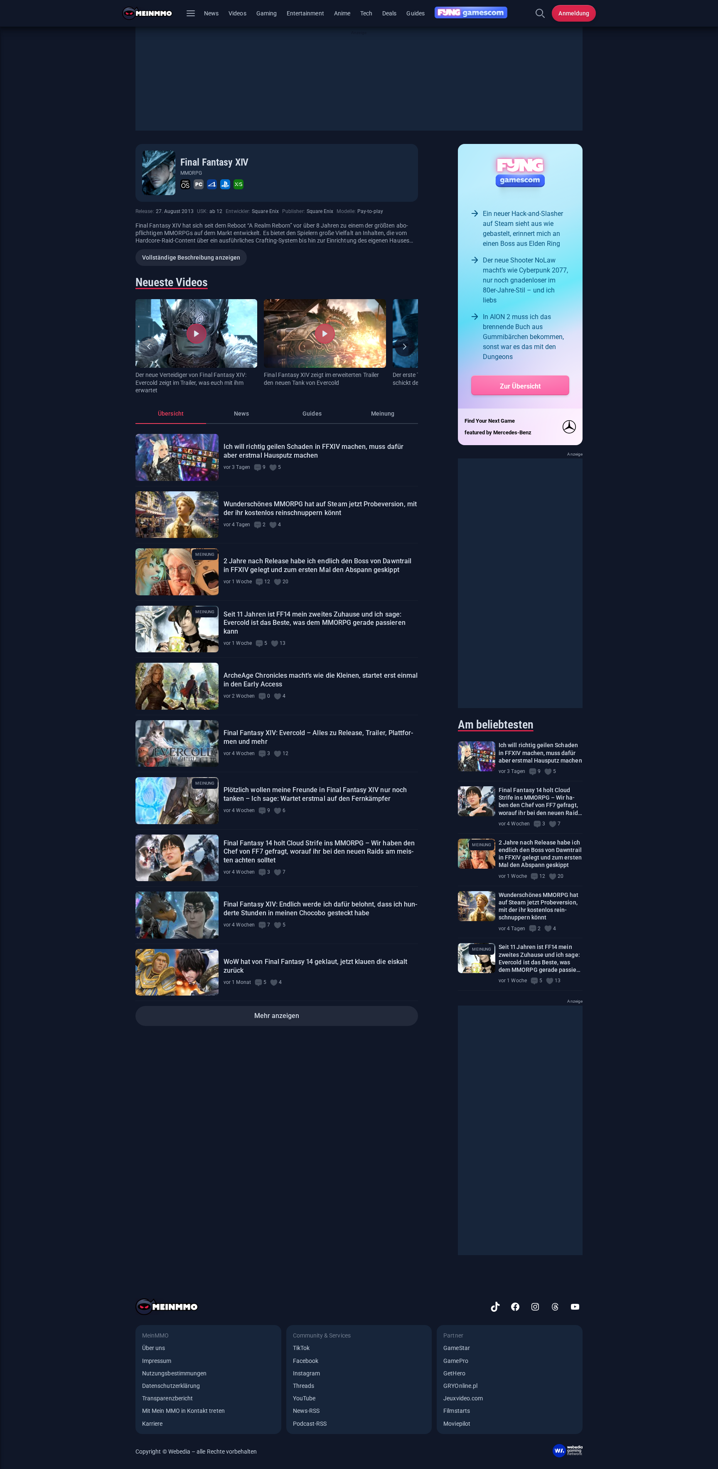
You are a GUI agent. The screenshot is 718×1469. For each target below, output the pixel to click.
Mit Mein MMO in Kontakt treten (183, 1410)
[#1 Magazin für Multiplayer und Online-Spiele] (152, 13)
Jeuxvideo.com (463, 1398)
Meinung (382, 413)
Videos (237, 13)
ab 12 (215, 211)
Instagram (306, 1373)
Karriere (152, 1423)
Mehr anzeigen (277, 1016)
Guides (415, 13)
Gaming (266, 13)
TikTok (301, 1348)
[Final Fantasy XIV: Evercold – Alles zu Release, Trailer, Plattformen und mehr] (177, 743)
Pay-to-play (370, 211)
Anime (342, 13)
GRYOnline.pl (460, 1385)
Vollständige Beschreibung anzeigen (191, 257)
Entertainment (305, 13)
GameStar (456, 1348)
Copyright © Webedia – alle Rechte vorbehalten (196, 1451)
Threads (303, 1385)
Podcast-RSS (310, 1423)
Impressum (157, 1361)
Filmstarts (456, 1410)
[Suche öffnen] (540, 13)
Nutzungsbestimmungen (174, 1373)
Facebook (305, 1361)
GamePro (455, 1361)
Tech (366, 13)
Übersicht (171, 413)
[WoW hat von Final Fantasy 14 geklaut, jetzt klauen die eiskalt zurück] (177, 972)
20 (285, 582)
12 (267, 582)
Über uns (153, 1348)
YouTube (304, 1398)
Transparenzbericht (167, 1398)
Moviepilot (456, 1423)
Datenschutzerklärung (171, 1385)
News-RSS (306, 1410)
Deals (389, 13)
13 (282, 643)
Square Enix (265, 211)
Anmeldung (573, 13)
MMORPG (191, 173)
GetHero (454, 1373)
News (211, 13)
